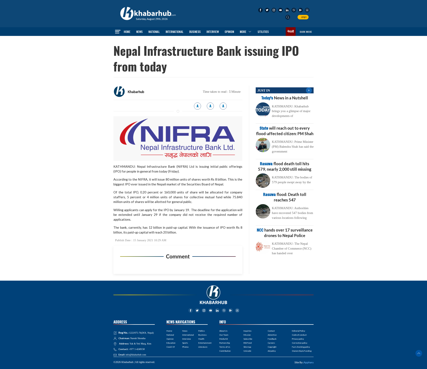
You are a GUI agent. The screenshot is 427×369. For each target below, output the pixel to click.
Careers (271, 343)
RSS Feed (248, 343)
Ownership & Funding (301, 351)
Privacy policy (298, 339)
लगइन (303, 17)
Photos (185, 347)
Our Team (223, 335)
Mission (247, 335)
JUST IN (263, 90)
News (139, 32)
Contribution (225, 351)
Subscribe (248, 339)
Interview (212, 32)
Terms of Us (224, 347)
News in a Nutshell (284, 97)
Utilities (263, 32)
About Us (223, 331)
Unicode (247, 351)
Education (170, 343)
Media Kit (223, 339)
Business (195, 32)
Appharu (309, 362)
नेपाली (290, 31)
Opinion (229, 32)
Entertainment (203, 343)
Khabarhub (136, 92)
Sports (185, 343)
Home (127, 32)
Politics (201, 331)
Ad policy (272, 351)
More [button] (243, 32)
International (174, 32)
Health (201, 339)
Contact (271, 331)
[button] (287, 17)
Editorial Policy (298, 331)
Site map (247, 347)
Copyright (272, 347)
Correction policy (299, 343)
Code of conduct (299, 335)
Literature (202, 347)
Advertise (272, 335)
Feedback (272, 339)
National (154, 32)
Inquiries (248, 331)
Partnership (224, 343)
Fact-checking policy (301, 347)
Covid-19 (170, 347)
